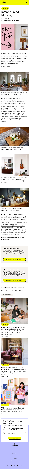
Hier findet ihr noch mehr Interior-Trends (12, 290)
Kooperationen (14, 456)
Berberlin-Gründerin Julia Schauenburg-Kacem (13, 226)
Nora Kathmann (17, 229)
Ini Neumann (22, 219)
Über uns (14, 451)
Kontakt (14, 453)
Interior (5, 8)
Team (2, 413)
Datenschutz (14, 461)
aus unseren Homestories (18, 55)
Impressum (14, 458)
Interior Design (7, 294)
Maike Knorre (4, 336)
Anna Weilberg (14, 20)
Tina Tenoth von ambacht (7, 224)
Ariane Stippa (4, 216)
